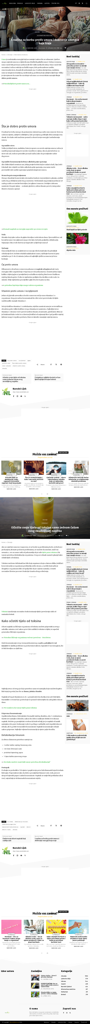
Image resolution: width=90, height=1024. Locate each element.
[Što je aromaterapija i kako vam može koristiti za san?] (34, 468)
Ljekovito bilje (71, 61)
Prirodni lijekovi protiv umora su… (16, 84)
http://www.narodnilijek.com (21, 392)
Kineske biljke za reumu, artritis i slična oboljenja (49, 993)
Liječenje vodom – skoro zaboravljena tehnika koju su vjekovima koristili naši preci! (56, 480)
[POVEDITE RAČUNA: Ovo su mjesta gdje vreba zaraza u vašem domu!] (35, 986)
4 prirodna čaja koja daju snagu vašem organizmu (23, 285)
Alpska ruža (71, 250)
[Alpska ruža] (77, 238)
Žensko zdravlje (71, 114)
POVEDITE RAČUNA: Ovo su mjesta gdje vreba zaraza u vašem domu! (49, 985)
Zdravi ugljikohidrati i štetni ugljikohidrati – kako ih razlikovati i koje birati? (77, 83)
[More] (61, 364)
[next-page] (47, 494)
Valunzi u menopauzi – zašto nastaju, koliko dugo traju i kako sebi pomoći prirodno (77, 119)
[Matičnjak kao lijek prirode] (77, 217)
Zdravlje (37, 32)
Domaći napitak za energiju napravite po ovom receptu (25, 229)
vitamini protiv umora (19, 365)
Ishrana (69, 79)
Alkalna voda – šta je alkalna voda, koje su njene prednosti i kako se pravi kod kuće (77, 171)
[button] (86, 3)
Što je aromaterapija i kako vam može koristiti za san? (33, 479)
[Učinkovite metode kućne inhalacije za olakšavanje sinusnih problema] (78, 468)
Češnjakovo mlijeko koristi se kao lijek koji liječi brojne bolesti (47, 378)
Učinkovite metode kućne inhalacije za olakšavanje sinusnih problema (79, 479)
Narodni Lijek (32, 48)
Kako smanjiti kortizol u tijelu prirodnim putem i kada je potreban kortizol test (76, 191)
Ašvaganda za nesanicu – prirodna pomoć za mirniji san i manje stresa (76, 66)
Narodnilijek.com (14, 1022)
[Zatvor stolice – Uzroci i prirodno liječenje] (35, 978)
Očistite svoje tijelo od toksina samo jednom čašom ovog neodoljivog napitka (14, 379)
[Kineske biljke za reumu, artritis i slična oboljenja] (35, 994)
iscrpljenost (22, 360)
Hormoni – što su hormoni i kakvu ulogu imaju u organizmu (77, 101)
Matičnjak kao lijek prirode (77, 230)
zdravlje (4, 368)
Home (3, 55)
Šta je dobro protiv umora (19, 363)
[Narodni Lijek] (24, 48)
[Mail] (21, 396)
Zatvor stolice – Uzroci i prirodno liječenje (49, 976)
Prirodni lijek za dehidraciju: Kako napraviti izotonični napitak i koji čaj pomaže (11, 480)
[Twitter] (82, 3)
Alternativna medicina (48, 32)
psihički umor (6, 363)
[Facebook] (76, 3)
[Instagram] (79, 3)
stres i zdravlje (6, 365)
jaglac (29, 360)
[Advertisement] (32, 105)
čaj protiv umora (12, 360)
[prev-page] (42, 494)
